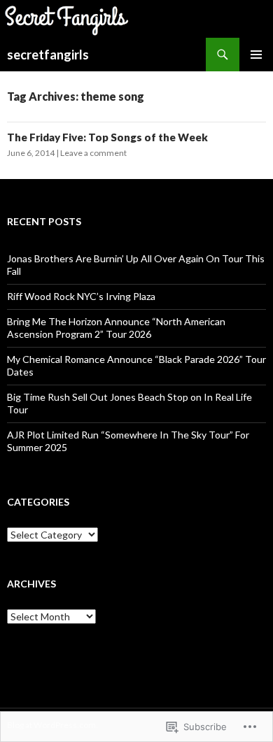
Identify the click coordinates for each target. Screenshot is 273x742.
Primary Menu (256, 54)
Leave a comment (93, 153)
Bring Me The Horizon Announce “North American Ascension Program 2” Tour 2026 (116, 327)
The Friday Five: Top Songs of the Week (107, 137)
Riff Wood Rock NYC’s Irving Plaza (81, 296)
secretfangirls (48, 54)
